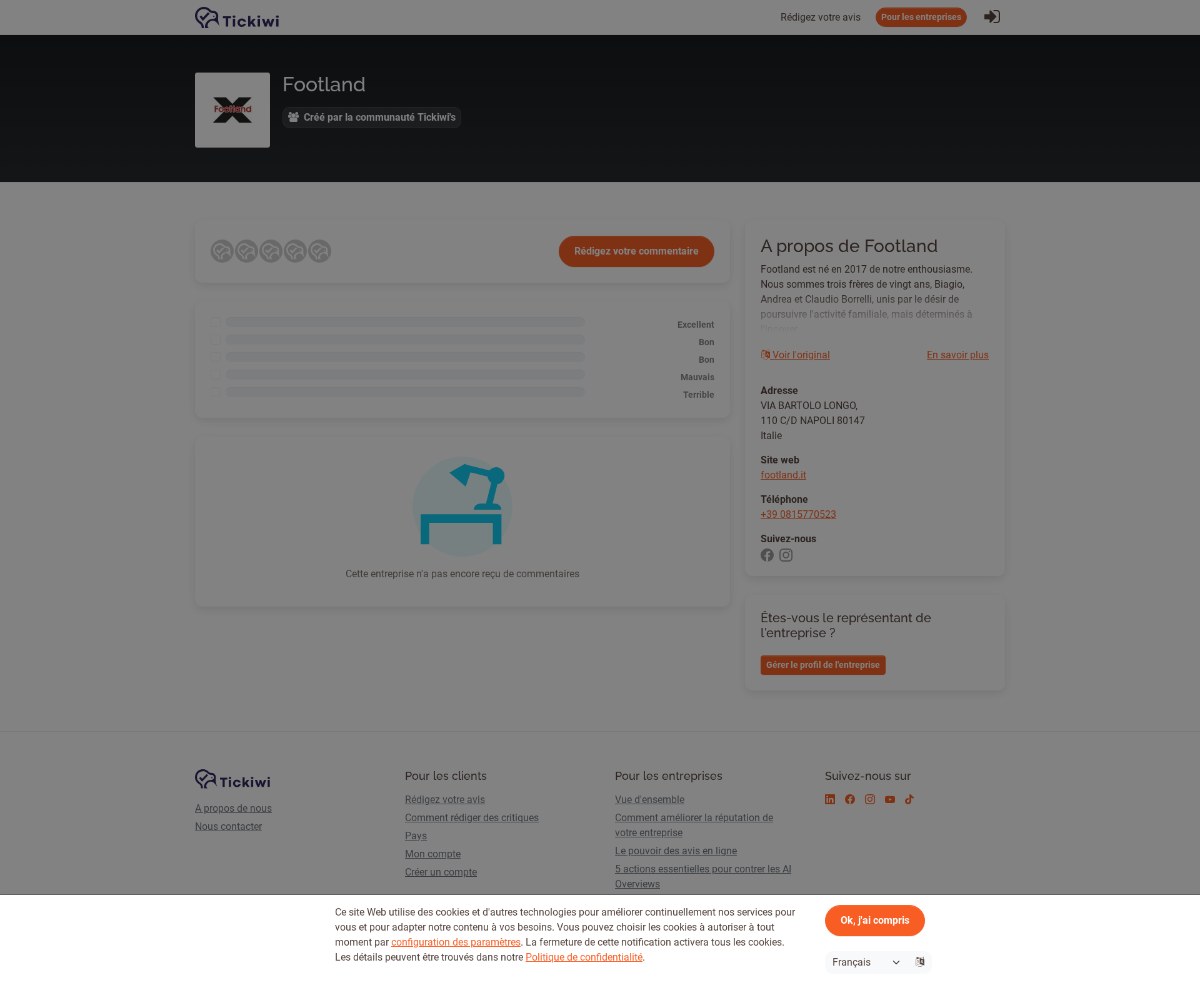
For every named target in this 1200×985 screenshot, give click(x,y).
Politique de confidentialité (584, 957)
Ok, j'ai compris (875, 920)
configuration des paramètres (456, 942)
